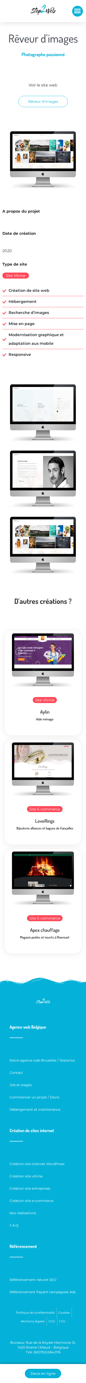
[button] (77, 11)
